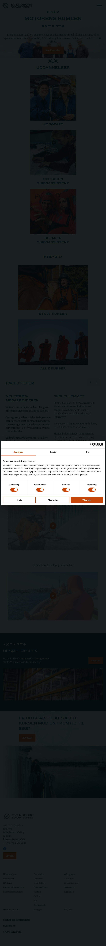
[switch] (40, 490)
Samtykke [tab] (18, 452)
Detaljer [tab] (53, 452)
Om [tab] (87, 452)
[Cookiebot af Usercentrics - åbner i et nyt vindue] (91, 445)
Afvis (19, 500)
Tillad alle (86, 500)
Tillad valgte (53, 500)
